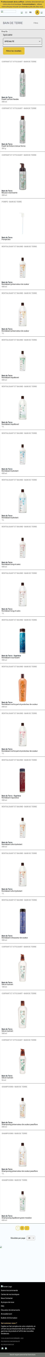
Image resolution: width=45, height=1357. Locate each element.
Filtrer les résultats (13, 51)
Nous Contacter (7, 1298)
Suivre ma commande (9, 1290)
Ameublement (6, 1314)
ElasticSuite (31, 1355)
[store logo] (8, 12)
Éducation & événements (10, 1310)
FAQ (2, 1306)
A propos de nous (7, 1302)
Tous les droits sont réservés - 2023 (12, 1338)
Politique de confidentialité (10, 1341)
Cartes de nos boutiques (10, 1294)
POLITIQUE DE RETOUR (7, 1344)
